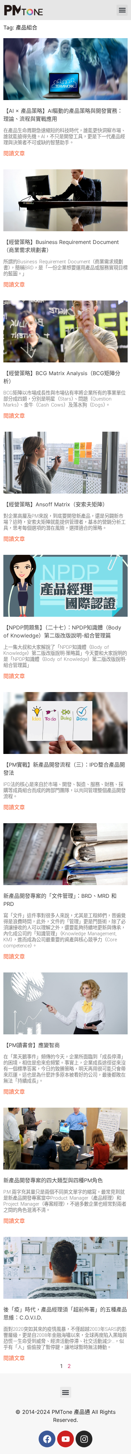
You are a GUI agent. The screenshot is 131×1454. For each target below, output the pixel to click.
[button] (122, 10)
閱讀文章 (14, 153)
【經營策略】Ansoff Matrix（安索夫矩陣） (55, 504)
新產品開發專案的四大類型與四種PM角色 (53, 1180)
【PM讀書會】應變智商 (31, 1045)
